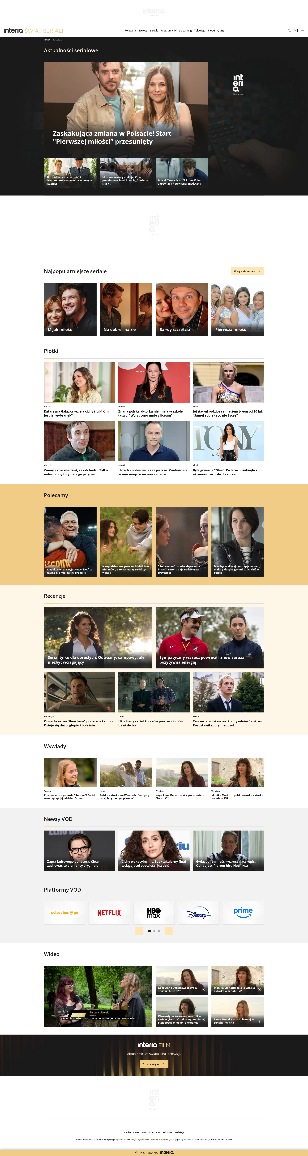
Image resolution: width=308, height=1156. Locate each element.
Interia (47, 40)
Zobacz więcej (150, 1064)
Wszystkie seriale (244, 271)
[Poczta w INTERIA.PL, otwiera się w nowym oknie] (296, 30)
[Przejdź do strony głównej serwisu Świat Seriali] (44, 30)
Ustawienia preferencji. (160, 1139)
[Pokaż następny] (169, 931)
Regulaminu (119, 1139)
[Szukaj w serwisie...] (289, 30)
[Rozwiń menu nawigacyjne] (302, 30)
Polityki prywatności (139, 1139)
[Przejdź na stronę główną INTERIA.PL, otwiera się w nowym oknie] (14, 30)
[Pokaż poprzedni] (139, 931)
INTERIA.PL (189, 1139)
